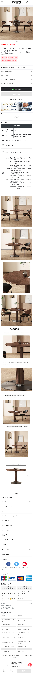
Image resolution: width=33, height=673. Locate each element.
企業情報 (3, 655)
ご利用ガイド (16, 657)
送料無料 (4, 57)
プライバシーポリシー (25, 655)
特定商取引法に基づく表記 (13, 655)
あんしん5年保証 (12, 57)
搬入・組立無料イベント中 (9, 60)
